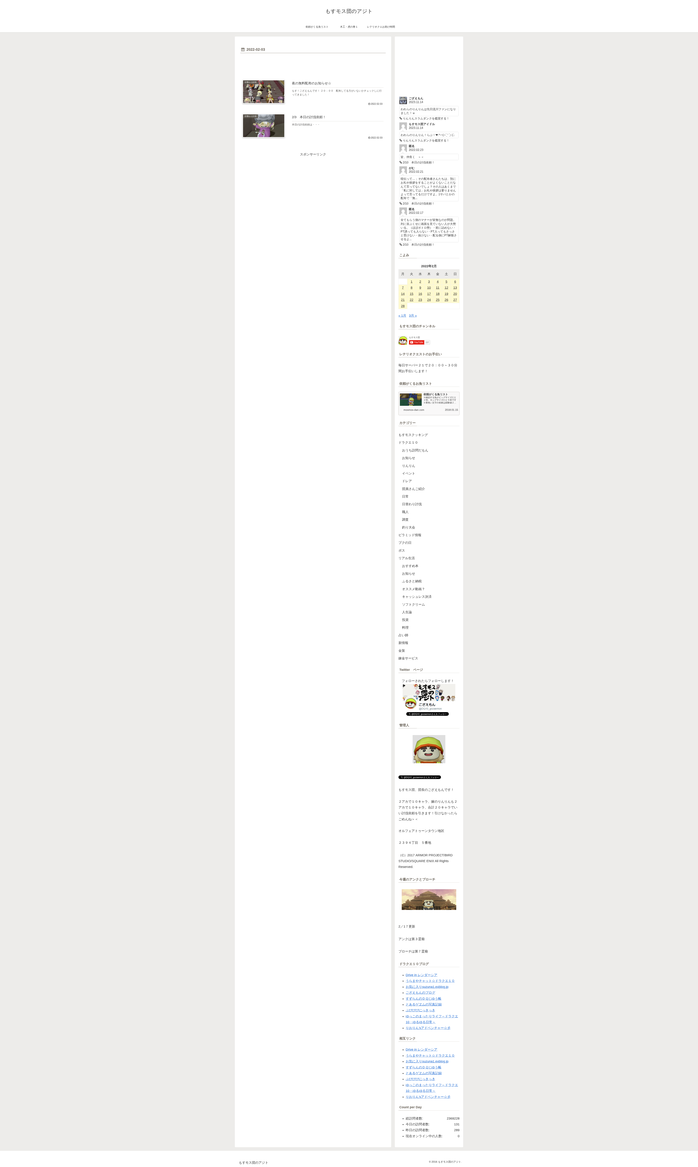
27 (455, 300)
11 (437, 287)
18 (438, 294)
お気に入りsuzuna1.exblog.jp (427, 987)
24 (429, 300)
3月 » (413, 315)
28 (403, 306)
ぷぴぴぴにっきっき (420, 1010)
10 (429, 287)
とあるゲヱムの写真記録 (424, 1004)
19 (446, 294)
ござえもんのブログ (420, 992)
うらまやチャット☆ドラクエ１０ (430, 981)
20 (455, 294)
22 (411, 300)
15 (411, 294)
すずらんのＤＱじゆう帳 (423, 998)
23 (420, 300)
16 (420, 294)
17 (429, 294)
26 (446, 300)
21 (403, 300)
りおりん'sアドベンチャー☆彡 (428, 1028)
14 (403, 294)
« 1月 (402, 315)
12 (446, 287)
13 (455, 287)
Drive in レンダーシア (421, 975)
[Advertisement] (313, 64)
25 (438, 300)
